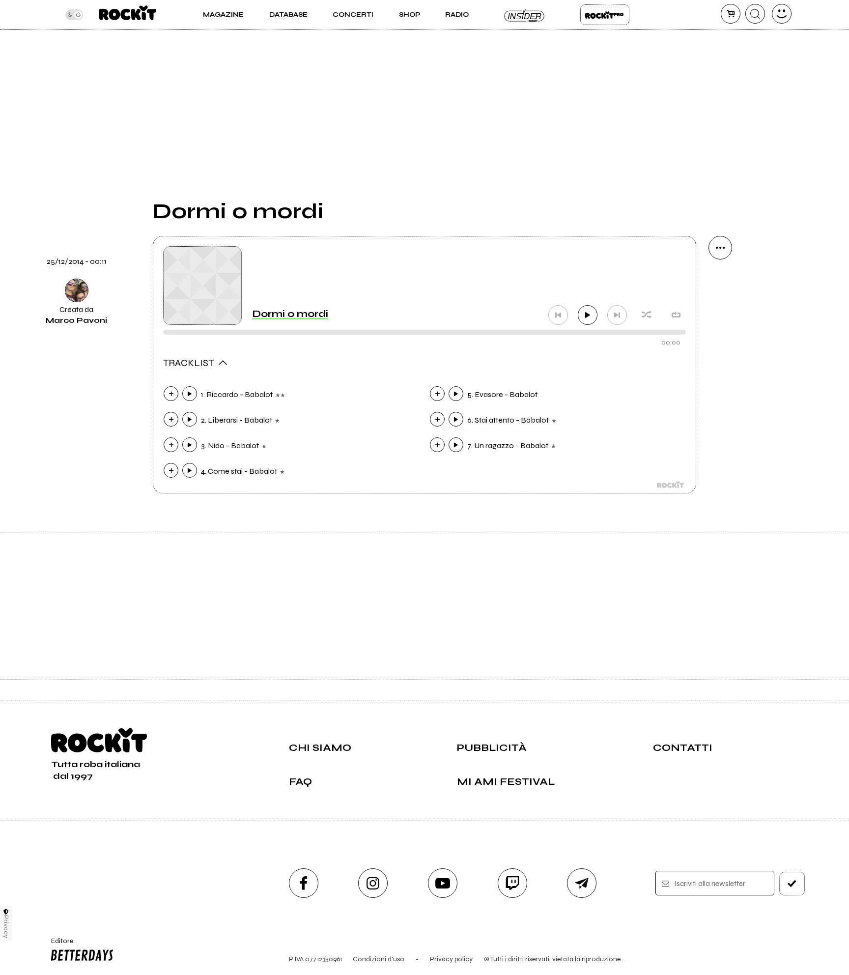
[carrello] (730, 14)
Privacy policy (451, 959)
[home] (127, 14)
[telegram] (581, 883)
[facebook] (720, 381)
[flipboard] (720, 314)
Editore (57, 945)
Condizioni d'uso (378, 959)
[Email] (720, 281)
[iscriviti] (792, 883)
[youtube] (442, 883)
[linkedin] (720, 415)
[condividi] (720, 247)
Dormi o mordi (290, 314)
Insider (524, 15)
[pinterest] (720, 448)
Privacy (6, 926)
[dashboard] (782, 14)
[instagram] (373, 883)
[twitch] (512, 883)
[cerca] (755, 14)
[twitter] (720, 348)
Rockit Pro (604, 14)
